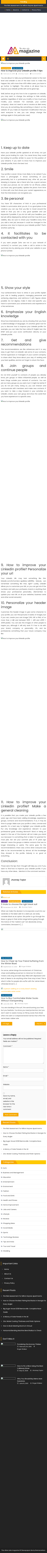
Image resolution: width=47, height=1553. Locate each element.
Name (6, 1067)
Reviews (6, 1219)
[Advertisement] (23, 29)
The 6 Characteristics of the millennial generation (41, 1024)
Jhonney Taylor (23, 74)
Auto (5, 1168)
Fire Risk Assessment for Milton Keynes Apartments (23, 5)
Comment (7, 1046)
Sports (5, 1232)
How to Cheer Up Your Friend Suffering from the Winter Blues (22, 962)
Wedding (6, 1251)
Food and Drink (8, 1196)
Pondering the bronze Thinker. (29, 1344)
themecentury (40, 1550)
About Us (16, 10)
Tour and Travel (9, 1246)
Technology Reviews (11, 1237)
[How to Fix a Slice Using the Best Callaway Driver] (8, 1370)
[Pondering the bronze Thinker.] (8, 1352)
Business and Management (13, 1173)
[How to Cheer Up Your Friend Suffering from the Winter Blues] (23, 942)
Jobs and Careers (10, 1209)
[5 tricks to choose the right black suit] (23, 897)
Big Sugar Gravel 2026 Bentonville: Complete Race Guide (22, 1143)
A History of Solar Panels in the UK (15, 1149)
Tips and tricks (17, 68)
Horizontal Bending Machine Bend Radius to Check (22, 1330)
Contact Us (25, 10)
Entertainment (8, 1182)
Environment (8, 1186)
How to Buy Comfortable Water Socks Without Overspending (19, 999)
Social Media (6, 68)
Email (5, 1076)
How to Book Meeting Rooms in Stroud (17, 1326)
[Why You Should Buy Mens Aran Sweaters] (8, 1457)
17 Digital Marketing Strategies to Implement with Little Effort (8, 1024)
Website (6, 1084)
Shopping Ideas (14, 901)
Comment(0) (36, 74)
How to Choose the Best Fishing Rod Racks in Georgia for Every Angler (24, 1135)
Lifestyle (6, 1214)
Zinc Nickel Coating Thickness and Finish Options (21, 1154)
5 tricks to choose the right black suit (19, 904)
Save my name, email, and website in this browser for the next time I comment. (9, 1102)
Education (7, 1177)
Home (8, 10)
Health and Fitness (10, 1200)
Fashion (4, 901)
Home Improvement (11, 1205)
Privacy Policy (36, 10)
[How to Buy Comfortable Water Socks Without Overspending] (23, 990)
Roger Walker (26, 966)
